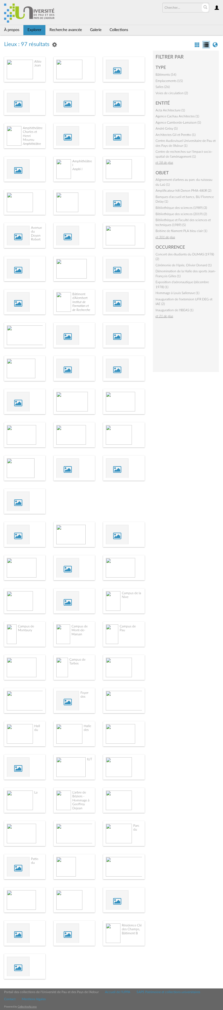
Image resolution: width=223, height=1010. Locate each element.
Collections (119, 30)
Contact (10, 999)
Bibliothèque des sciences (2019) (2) (181, 214)
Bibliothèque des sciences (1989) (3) (181, 207)
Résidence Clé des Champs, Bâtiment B (132, 929)
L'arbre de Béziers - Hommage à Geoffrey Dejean (80, 800)
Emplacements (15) (169, 81)
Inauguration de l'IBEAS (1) (174, 310)
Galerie (95, 30)
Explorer (34, 30)
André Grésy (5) (167, 128)
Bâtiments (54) (166, 74)
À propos (11, 30)
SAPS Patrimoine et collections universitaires (168, 992)
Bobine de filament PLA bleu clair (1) (181, 231)
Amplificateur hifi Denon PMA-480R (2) (183, 190)
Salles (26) (163, 87)
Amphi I (77, 169)
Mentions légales (34, 999)
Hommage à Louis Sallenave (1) (177, 293)
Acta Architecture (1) (170, 110)
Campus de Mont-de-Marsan (80, 630)
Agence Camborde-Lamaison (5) (178, 122)
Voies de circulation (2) (172, 93)
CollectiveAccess (27, 1006)
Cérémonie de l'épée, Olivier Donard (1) (184, 265)
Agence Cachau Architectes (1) (177, 116)
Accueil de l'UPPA (117, 992)
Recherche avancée (65, 30)
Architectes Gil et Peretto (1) (176, 134)
